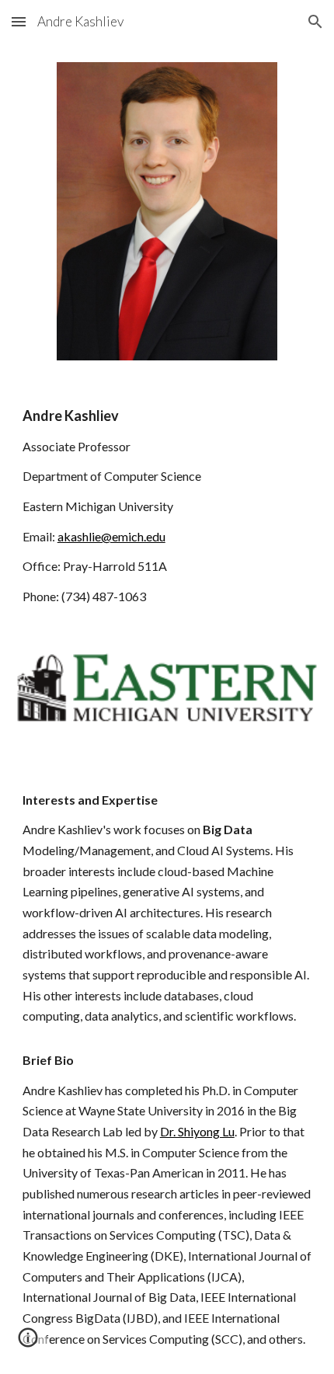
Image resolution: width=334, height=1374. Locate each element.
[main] (167, 506)
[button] (18, 21)
